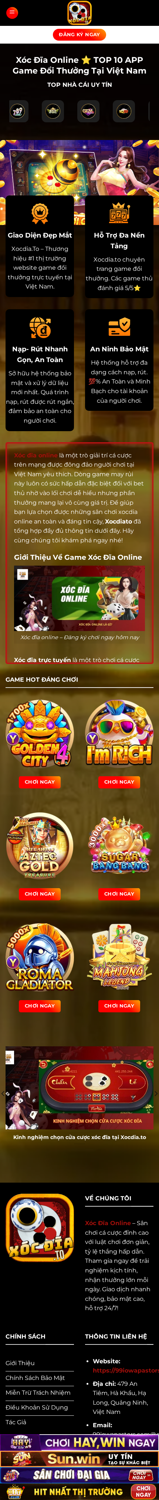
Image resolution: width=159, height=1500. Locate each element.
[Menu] (12, 13)
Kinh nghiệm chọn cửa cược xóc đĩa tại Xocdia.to (79, 1137)
